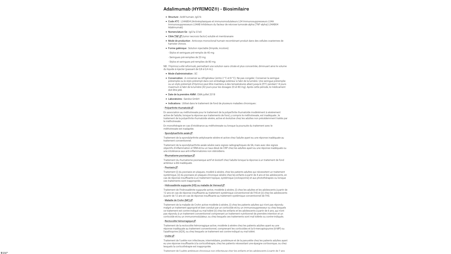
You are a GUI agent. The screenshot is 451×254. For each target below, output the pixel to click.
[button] (178, 36)
